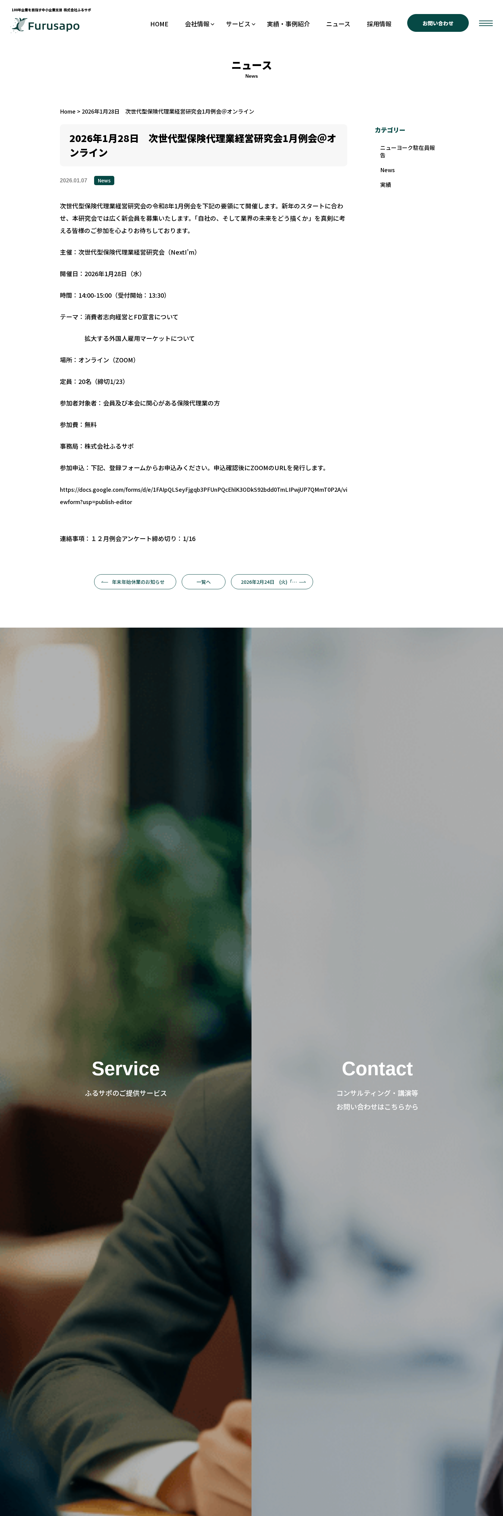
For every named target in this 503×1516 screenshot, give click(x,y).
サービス (238, 23)
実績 (385, 184)
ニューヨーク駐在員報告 (407, 151)
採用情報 (379, 23)
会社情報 (197, 23)
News (104, 180)
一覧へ (203, 581)
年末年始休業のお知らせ (138, 581)
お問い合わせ (438, 23)
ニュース (338, 23)
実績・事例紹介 (288, 23)
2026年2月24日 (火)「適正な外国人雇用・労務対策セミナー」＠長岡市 (277, 581)
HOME (159, 23)
